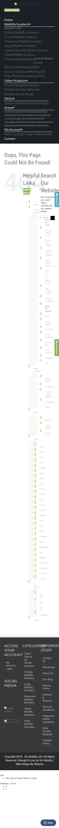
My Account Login (10, 665)
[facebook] (6, 695)
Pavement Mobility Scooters (29, 699)
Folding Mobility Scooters (29, 675)
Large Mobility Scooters (29, 687)
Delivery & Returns (47, 697)
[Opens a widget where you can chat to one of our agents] (48, 823)
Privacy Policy (47, 687)
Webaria (38, 764)
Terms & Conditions (48, 708)
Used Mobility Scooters (29, 724)
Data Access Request (47, 731)
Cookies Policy (47, 742)
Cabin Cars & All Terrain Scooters (29, 659)
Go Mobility (46, 760)
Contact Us (47, 659)
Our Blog (48, 679)
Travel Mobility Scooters (29, 711)
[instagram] (12, 695)
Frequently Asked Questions (48, 719)
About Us (48, 673)
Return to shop (30, 778)
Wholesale (48, 667)
